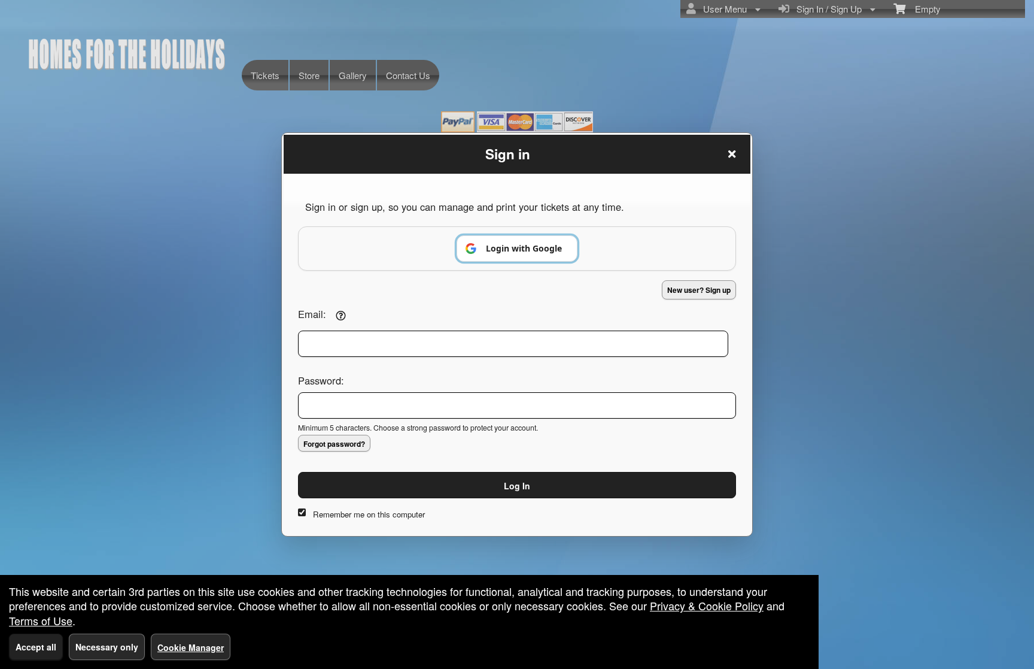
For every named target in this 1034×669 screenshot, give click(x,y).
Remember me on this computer (369, 514)
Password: (321, 380)
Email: (312, 314)
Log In (517, 486)
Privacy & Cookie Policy (707, 605)
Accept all (36, 647)
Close (732, 154)
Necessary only (106, 647)
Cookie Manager (190, 647)
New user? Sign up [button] (699, 289)
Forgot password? (334, 443)
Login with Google (524, 248)
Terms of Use (40, 620)
